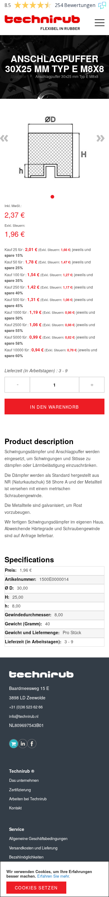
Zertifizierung (20, 789)
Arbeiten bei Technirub (28, 799)
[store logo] (29, 22)
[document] (54, 879)
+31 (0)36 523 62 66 (26, 707)
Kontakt (15, 808)
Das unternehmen (24, 780)
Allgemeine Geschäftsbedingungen (38, 838)
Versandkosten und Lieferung (33, 848)
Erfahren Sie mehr (53, 876)
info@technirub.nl (23, 716)
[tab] (52, 197)
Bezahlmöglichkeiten (26, 857)
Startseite (18, 76)
